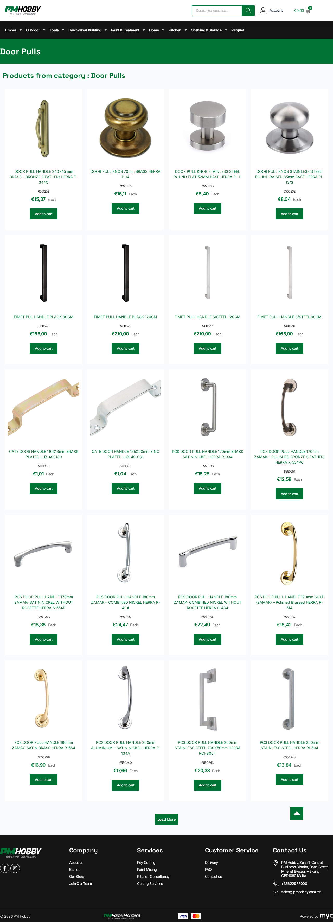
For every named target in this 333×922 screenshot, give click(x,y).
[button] (166, 819)
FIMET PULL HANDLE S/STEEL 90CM (289, 317)
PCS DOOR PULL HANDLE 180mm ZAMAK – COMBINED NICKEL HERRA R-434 (125, 602)
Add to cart (43, 213)
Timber (10, 30)
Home (154, 30)
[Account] (263, 10)
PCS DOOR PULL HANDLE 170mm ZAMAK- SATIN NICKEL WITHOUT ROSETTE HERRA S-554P (43, 602)
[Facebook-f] (4, 868)
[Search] (248, 10)
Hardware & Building (84, 30)
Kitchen (175, 30)
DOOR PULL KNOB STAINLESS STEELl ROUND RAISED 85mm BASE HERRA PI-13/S (289, 176)
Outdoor (33, 30)
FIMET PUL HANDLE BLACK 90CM (43, 317)
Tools (54, 30)
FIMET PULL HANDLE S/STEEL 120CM (207, 317)
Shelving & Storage (206, 30)
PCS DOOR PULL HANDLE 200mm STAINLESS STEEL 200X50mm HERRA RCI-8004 (208, 747)
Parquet (237, 30)
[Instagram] (15, 868)
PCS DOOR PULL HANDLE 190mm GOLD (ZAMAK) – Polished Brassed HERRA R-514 (289, 602)
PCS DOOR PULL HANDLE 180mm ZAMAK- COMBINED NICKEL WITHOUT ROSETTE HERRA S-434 (207, 602)
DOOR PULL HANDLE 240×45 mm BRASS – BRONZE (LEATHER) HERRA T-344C (44, 176)
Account (276, 10)
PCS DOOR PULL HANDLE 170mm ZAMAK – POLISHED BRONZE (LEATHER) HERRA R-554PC (289, 457)
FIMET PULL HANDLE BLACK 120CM (125, 317)
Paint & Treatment (125, 30)
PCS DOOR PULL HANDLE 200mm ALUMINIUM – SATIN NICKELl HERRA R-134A (125, 747)
